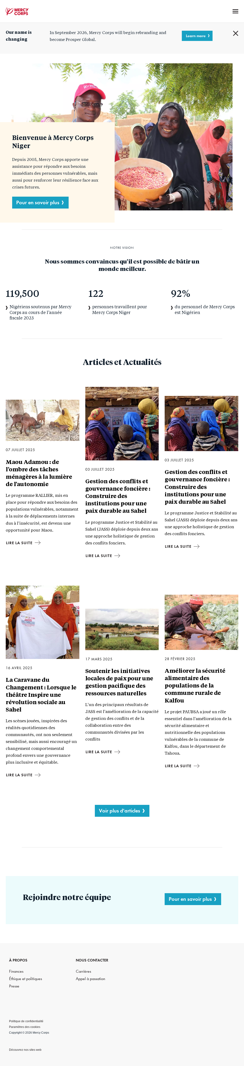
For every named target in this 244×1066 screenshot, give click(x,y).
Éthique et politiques (25, 978)
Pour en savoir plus (37, 202)
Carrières (83, 971)
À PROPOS (18, 960)
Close (235, 33)
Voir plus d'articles (119, 810)
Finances (16, 971)
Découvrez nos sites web (25, 1049)
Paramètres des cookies (24, 1027)
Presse (14, 986)
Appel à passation (90, 978)
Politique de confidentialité (26, 1021)
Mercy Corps (17, 11)
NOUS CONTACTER (92, 960)
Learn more (196, 35)
